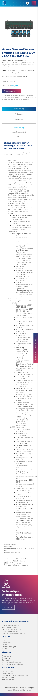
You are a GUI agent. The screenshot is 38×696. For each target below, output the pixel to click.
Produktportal (6, 656)
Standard (23, 73)
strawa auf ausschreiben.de (11, 662)
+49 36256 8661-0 (14, 629)
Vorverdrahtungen (11, 73)
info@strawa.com (13, 631)
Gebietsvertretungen (9, 647)
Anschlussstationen (8, 679)
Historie (4, 645)
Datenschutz (27, 690)
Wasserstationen (7, 673)
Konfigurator (6, 658)
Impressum (18, 690)
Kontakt (4, 649)
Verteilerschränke (8, 677)
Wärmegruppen (7, 671)
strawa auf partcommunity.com (12, 664)
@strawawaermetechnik (17, 633)
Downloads (6, 660)
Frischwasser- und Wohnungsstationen (15, 675)
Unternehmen (6, 643)
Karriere (4, 641)
